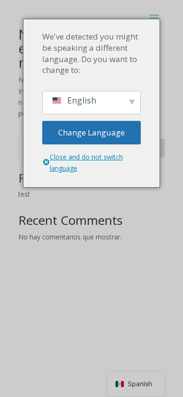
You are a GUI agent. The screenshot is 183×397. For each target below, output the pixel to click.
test (24, 194)
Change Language (91, 132)
